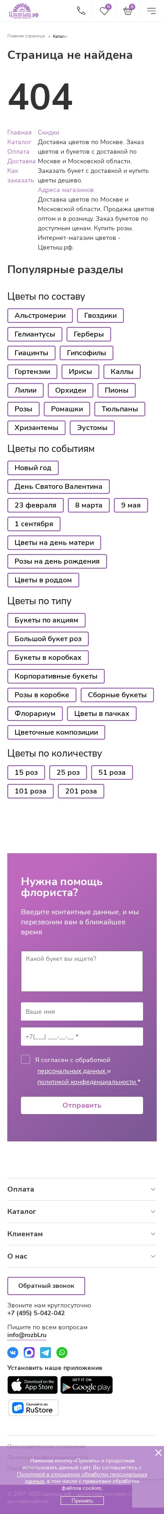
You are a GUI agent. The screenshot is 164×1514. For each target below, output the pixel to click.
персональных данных (72, 1071)
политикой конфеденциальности (87, 1082)
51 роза (112, 772)
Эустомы (92, 427)
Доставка (21, 161)
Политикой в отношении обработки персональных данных (82, 1478)
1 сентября (34, 524)
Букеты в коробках (48, 657)
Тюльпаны (120, 409)
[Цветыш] (23, 11)
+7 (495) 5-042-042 (36, 1313)
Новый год (33, 468)
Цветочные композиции (56, 732)
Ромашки (67, 409)
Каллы (122, 371)
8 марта (88, 505)
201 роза (81, 791)
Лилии (25, 390)
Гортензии (32, 371)
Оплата (18, 151)
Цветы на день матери (54, 542)
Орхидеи (70, 390)
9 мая (131, 505)
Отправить (82, 1105)
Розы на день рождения (57, 561)
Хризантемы (36, 427)
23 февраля (35, 505)
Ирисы (80, 371)
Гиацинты (31, 353)
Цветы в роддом (43, 580)
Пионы (116, 390)
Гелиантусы (35, 334)
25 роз (68, 772)
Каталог (61, 36)
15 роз (26, 772)
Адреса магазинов (66, 190)
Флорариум (35, 713)
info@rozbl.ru (26, 1335)
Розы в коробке (42, 695)
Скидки (48, 132)
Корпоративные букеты (56, 676)
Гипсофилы (86, 353)
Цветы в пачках (101, 713)
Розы (23, 409)
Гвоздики (100, 315)
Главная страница (26, 36)
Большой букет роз (48, 639)
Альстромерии (40, 315)
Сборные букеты (117, 695)
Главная (19, 132)
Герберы (89, 334)
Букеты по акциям (46, 620)
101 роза (30, 791)
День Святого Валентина (58, 486)
